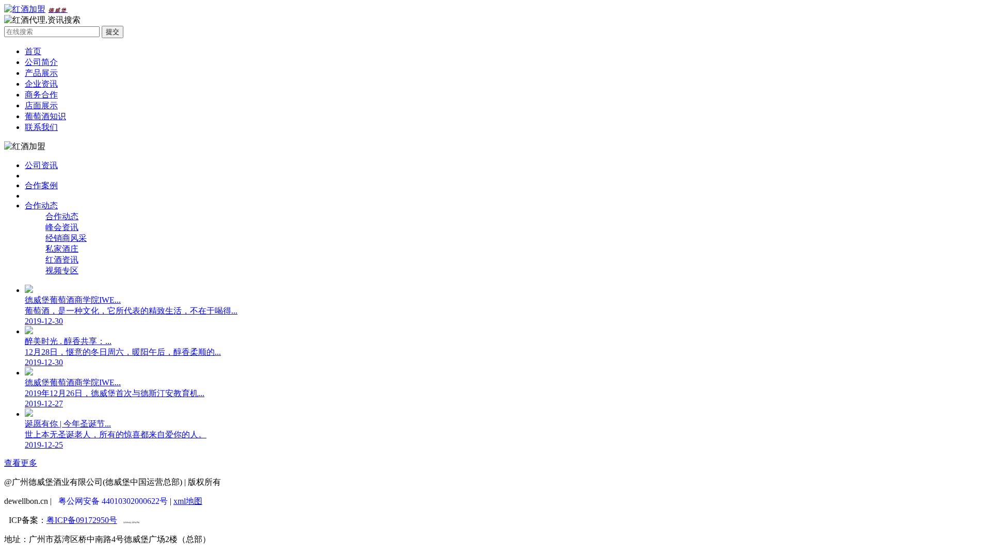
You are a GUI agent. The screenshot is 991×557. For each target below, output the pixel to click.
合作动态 (41, 205)
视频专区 (61, 270)
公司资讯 (41, 165)
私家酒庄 (61, 248)
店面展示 (41, 105)
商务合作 (41, 94)
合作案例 (41, 185)
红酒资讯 (61, 259)
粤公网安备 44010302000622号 (113, 501)
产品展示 (41, 73)
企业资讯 (41, 83)
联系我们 (41, 127)
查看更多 (20, 462)
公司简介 (41, 62)
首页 (33, 51)
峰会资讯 (61, 227)
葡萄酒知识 (45, 116)
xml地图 (187, 501)
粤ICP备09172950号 (81, 520)
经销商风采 (66, 238)
